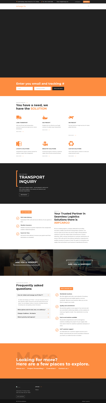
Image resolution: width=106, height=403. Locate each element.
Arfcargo (86, 1)
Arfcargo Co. (21, 6)
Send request (24, 194)
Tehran (37, 389)
